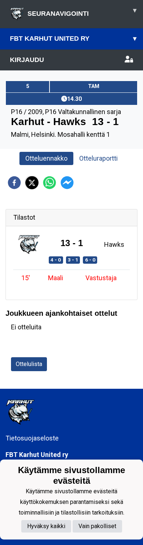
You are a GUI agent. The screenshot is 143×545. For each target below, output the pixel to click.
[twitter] (31, 182)
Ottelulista (29, 364)
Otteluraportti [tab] (98, 158)
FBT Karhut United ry (73, 38)
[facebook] (14, 182)
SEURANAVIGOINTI (81, 12)
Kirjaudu (27, 59)
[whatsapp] (49, 182)
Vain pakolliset (97, 526)
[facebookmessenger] (67, 182)
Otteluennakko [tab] (46, 158)
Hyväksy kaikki (46, 526)
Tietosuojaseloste (32, 438)
